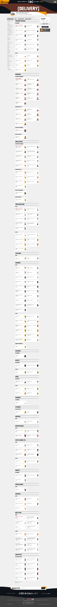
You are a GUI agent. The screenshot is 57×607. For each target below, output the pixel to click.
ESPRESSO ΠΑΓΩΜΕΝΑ (10, 30)
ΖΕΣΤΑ (8, 36)
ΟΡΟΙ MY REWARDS (26, 600)
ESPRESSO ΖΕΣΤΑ (10, 31)
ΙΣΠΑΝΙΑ (31, 602)
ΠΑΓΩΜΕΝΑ (9, 47)
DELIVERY (42, 20)
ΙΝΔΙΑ (33, 602)
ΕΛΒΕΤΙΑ (23, 602)
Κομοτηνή (21, 14)
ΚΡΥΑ (8, 35)
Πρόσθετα (17, 582)
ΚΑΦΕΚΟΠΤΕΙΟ (21, 19)
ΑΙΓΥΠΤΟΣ (29, 602)
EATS (16, 19)
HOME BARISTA (28, 19)
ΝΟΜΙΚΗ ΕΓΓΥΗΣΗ (31, 600)
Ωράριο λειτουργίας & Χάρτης (28, 14)
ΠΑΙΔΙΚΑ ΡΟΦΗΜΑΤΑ (10, 42)
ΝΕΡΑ (8, 66)
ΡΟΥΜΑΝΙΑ (26, 602)
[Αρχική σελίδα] (30, 1)
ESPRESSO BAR (10, 19)
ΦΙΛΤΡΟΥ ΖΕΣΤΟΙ (9, 33)
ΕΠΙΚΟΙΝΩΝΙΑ (13, 593)
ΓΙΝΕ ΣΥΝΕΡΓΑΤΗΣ (9, 593)
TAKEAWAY (47, 20)
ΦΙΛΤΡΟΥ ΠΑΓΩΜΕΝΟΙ (10, 32)
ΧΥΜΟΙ (8, 67)
